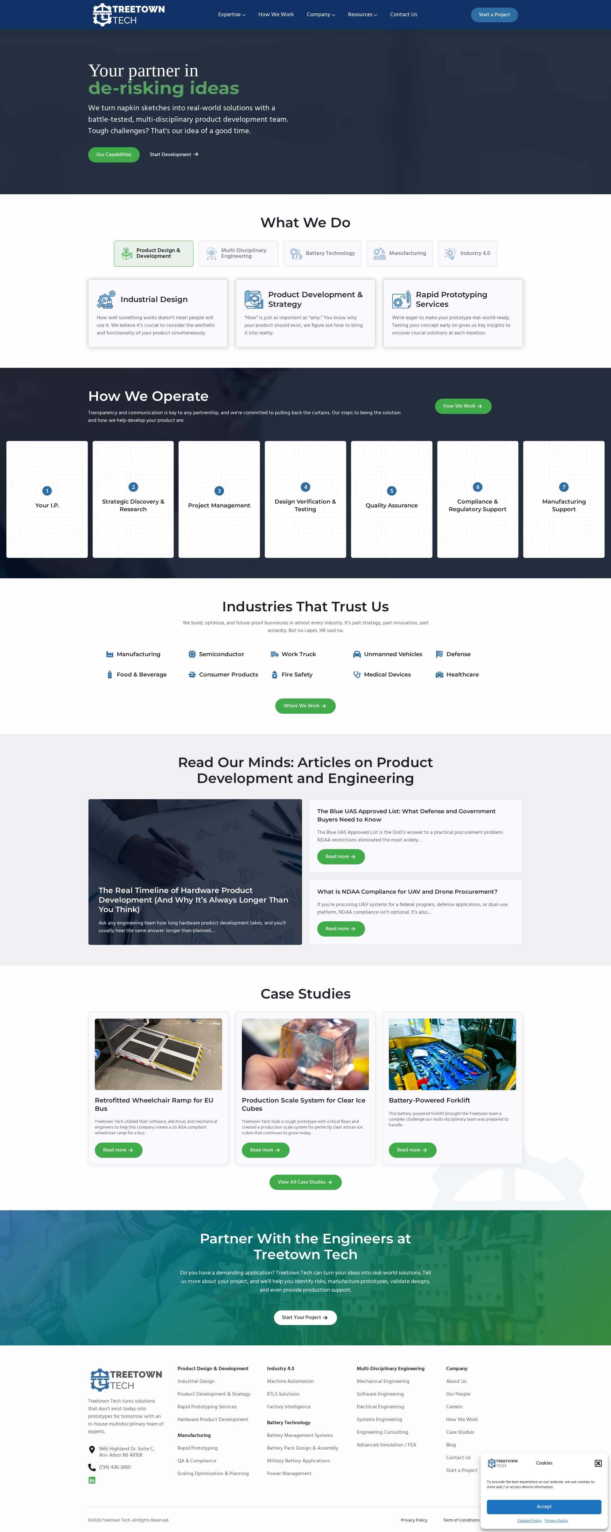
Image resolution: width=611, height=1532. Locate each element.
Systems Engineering (379, 1420)
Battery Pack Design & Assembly (302, 1448)
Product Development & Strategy (214, 1394)
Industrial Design (196, 1381)
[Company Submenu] (332, 14)
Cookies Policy (529, 1521)
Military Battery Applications (298, 1461)
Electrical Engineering (380, 1407)
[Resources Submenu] (374, 14)
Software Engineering (380, 1394)
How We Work (276, 14)
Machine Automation (290, 1381)
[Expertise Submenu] (243, 14)
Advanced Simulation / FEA (386, 1445)
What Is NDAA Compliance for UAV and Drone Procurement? (407, 891)
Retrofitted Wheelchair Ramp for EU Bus (154, 1104)
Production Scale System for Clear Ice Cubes (303, 1104)
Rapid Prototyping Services (207, 1407)
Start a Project (461, 1470)
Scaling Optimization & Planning (213, 1474)
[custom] (92, 1480)
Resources (360, 14)
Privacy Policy (556, 1521)
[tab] (153, 254)
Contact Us (403, 14)
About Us (456, 1381)
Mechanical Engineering (383, 1381)
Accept (544, 1507)
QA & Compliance (197, 1461)
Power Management (289, 1474)
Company (318, 14)
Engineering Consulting (382, 1432)
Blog (451, 1445)
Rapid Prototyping (198, 1448)
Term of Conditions (461, 1520)
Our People (458, 1394)
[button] (598, 1463)
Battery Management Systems (300, 1435)
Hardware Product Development (213, 1420)
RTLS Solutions (283, 1394)
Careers (454, 1407)
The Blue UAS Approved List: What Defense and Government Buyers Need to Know (406, 815)
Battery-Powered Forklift (429, 1100)
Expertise (229, 14)
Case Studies (460, 1432)
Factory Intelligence (289, 1407)
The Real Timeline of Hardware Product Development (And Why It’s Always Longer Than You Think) (193, 900)
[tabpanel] (305, 313)
